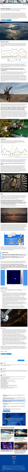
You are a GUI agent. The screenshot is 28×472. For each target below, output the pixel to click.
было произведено (3, 72)
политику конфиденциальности (21, 469)
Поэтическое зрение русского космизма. (20, 439)
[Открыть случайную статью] (23, 4)
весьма (18, 197)
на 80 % (7, 116)
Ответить (2, 366)
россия (6, 351)
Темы (14, 463)
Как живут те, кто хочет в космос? (20, 452)
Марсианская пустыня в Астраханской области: (13, 257)
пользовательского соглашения (14, 469)
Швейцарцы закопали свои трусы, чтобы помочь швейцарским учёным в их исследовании (13, 395)
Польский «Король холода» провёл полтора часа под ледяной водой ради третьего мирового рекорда (13, 401)
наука (4, 394)
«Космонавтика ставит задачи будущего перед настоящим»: (14, 255)
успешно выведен (21, 77)
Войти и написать (20, 360)
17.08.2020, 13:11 (4, 369)
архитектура (4, 402)
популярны (20, 197)
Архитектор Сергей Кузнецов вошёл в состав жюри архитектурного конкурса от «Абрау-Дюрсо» (14, 403)
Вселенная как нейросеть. (7, 451)
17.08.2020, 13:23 (4, 375)
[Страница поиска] (25, 4)
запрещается (23, 467)
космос (2, 351)
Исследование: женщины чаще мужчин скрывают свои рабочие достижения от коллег (14, 406)
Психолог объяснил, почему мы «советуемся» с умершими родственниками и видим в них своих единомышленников (14, 398)
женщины (4, 405)
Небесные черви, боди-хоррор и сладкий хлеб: (6, 439)
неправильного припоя (23, 78)
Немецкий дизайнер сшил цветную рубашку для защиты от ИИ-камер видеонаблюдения (12, 409)
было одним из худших (7, 229)
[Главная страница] (2, 4)
